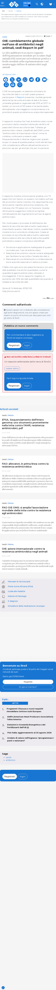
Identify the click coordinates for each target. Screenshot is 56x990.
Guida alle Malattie (16, 591)
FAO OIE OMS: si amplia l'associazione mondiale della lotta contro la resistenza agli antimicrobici (26, 510)
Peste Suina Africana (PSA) (20, 586)
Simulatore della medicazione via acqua (26, 606)
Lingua (48, 36)
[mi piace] (19, 84)
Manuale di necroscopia (19, 581)
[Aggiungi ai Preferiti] (6, 84)
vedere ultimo (12, 368)
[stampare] (12, 84)
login (27, 345)
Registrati (14, 345)
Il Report (19, 97)
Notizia (11, 415)
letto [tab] (15, 703)
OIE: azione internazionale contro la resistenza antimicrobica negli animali (24, 550)
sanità (8, 757)
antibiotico (10, 760)
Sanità (4, 415)
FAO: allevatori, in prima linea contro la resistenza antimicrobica (25, 465)
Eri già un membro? (28, 687)
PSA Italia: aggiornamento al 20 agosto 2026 (29, 733)
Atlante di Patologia (17, 596)
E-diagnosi (13, 601)
